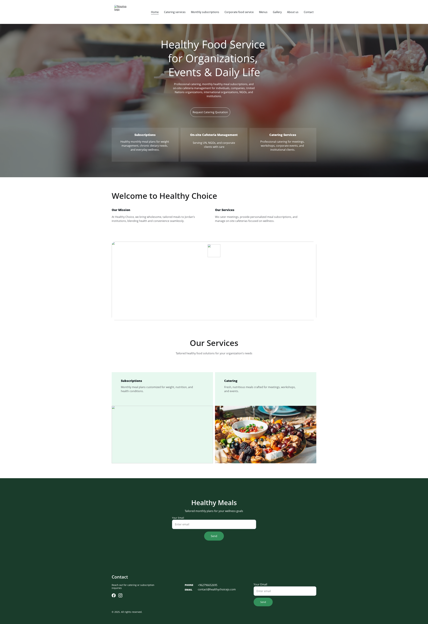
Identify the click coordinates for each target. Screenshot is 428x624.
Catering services (175, 12)
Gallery (277, 12)
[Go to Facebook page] (114, 595)
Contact (309, 12)
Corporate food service (239, 12)
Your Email (178, 517)
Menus (263, 12)
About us (292, 12)
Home (155, 12)
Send (214, 536)
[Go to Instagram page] (120, 595)
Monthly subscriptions (205, 12)
